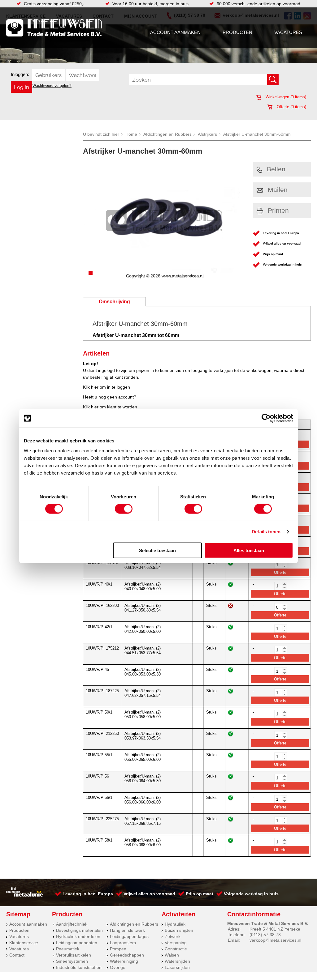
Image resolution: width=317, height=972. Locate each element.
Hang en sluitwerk (127, 930)
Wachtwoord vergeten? (52, 85)
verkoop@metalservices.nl (275, 940)
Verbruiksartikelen (73, 955)
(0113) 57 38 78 (265, 934)
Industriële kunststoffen (79, 967)
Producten (237, 32)
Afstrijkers (207, 134)
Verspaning (176, 942)
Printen (278, 210)
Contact (16, 955)
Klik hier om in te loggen (106, 387)
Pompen (118, 948)
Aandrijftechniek (71, 924)
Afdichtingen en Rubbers (167, 134)
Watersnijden (177, 961)
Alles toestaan (248, 550)
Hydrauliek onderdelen (78, 936)
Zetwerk (172, 936)
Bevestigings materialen (79, 930)
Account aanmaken (175, 32)
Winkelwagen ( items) (285, 97)
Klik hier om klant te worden (110, 406)
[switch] (123, 509)
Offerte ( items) (291, 106)
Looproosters (123, 942)
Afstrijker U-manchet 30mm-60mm (257, 134)
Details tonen (266, 531)
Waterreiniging (124, 961)
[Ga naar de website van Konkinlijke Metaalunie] (24, 895)
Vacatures (288, 32)
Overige (117, 967)
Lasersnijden (177, 967)
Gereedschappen (127, 955)
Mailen (278, 189)
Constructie (176, 948)
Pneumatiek (67, 948)
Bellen (276, 169)
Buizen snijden (179, 930)
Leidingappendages (129, 936)
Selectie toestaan (157, 550)
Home (131, 134)
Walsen (172, 955)
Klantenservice (23, 942)
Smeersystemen (72, 961)
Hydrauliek (175, 924)
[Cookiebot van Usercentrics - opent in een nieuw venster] (266, 418)
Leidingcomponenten (76, 942)
